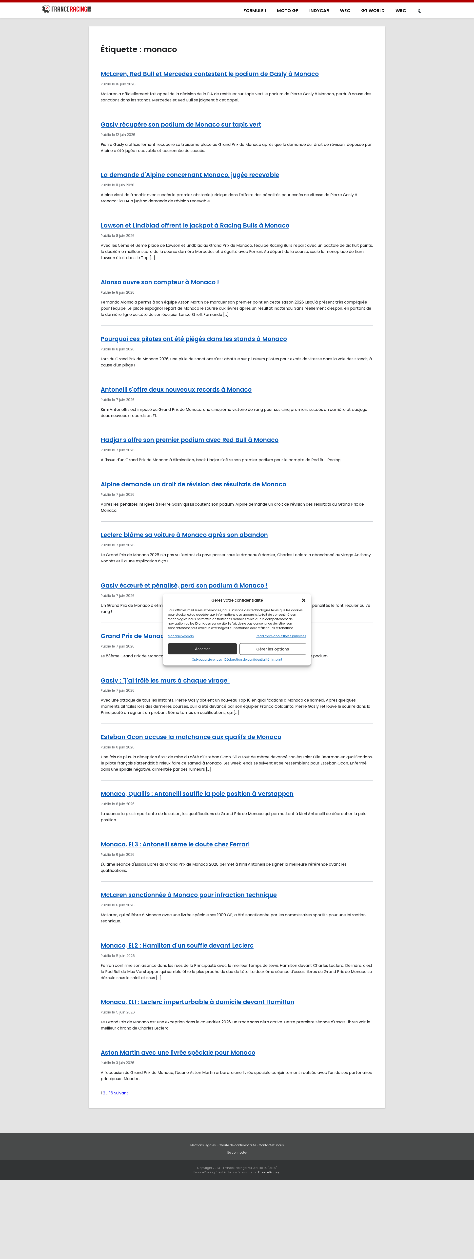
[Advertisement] (237, 1222)
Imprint (277, 659)
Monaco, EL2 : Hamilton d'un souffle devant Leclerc (177, 945)
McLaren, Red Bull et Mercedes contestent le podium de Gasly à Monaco (210, 74)
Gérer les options (272, 648)
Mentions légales (203, 1145)
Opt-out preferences (207, 659)
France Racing (269, 1172)
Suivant (121, 1093)
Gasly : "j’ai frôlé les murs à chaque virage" (165, 680)
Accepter (202, 649)
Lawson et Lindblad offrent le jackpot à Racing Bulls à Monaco (195, 225)
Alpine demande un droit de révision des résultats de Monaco (193, 484)
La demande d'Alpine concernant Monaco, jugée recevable (190, 175)
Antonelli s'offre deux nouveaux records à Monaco (176, 389)
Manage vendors (181, 636)
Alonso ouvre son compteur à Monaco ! (160, 282)
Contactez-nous (271, 1145)
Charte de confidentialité (237, 1145)
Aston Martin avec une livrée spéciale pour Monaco (178, 1053)
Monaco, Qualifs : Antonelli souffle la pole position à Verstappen (197, 794)
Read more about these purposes (281, 636)
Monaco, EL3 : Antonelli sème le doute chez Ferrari (175, 844)
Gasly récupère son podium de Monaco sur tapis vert (181, 124)
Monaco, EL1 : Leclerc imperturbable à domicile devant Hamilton (197, 1002)
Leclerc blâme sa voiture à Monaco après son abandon (184, 535)
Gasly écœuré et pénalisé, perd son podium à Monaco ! (184, 585)
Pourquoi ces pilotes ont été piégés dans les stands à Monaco (194, 339)
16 (111, 1093)
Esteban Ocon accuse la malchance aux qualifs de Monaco (191, 737)
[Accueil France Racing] (67, 10)
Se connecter (237, 1152)
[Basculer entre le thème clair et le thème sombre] (419, 11)
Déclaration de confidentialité (246, 659)
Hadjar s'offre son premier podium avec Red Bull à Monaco (189, 440)
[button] (303, 600)
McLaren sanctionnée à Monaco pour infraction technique (189, 895)
